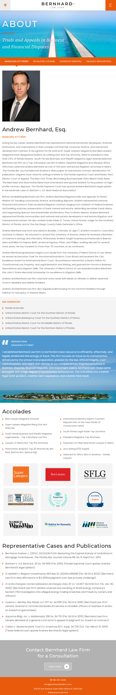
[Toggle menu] (110, 5)
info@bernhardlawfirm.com (58, 684)
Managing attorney (17, 61)
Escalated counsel (44, 61)
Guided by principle (71, 61)
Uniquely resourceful (98, 61)
